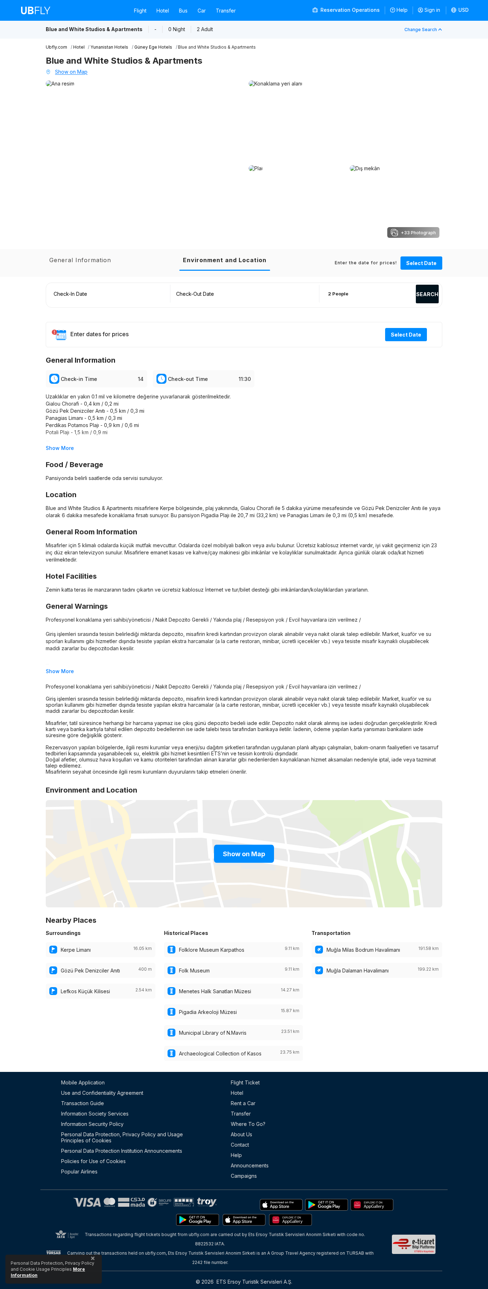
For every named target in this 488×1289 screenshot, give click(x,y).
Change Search (420, 29)
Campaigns (244, 1176)
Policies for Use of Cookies (93, 1161)
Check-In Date (70, 294)
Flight (140, 11)
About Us (241, 1134)
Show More (60, 448)
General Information (80, 260)
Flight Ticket (245, 1082)
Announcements (250, 1165)
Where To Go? (248, 1124)
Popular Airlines (79, 1171)
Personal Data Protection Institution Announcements (121, 1151)
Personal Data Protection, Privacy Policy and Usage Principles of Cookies (122, 1137)
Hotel (162, 11)
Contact (240, 1145)
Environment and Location (225, 260)
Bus (183, 11)
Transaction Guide (82, 1103)
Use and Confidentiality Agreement (102, 1093)
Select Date (421, 263)
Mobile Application (83, 1082)
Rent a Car (243, 1103)
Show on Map (71, 72)
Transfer (226, 11)
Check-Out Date (195, 294)
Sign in (432, 10)
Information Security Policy (92, 1124)
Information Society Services (95, 1114)
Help (402, 10)
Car (202, 11)
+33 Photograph (418, 232)
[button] (460, 10)
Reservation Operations (349, 10)
